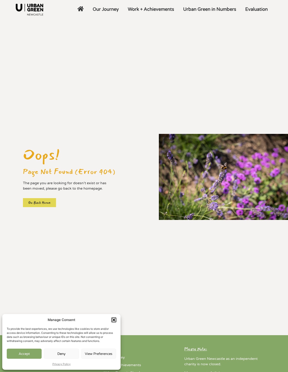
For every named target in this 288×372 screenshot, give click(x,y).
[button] (114, 320)
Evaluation (256, 9)
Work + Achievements (151, 9)
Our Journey (106, 9)
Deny (61, 354)
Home (109, 350)
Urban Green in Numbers (209, 9)
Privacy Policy (61, 364)
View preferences (98, 354)
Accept (24, 354)
